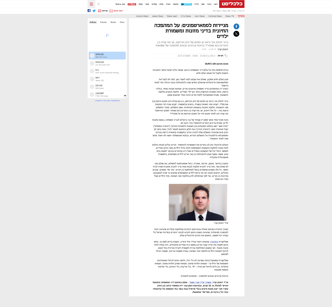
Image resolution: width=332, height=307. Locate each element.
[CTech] (132, 4)
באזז (209, 4)
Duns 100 (226, 11)
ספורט (154, 4)
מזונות (195, 55)
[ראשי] (231, 4)
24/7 (216, 4)
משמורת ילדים (184, 55)
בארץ (168, 4)
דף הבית (241, 11)
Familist (214, 242)
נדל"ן (197, 4)
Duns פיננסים (142, 16)
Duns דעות (217, 11)
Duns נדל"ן (186, 16)
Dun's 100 (120, 4)
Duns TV (230, 16)
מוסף (141, 4)
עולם (161, 4)
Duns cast (172, 16)
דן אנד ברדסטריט (207, 55)
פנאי (147, 4)
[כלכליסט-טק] (186, 4)
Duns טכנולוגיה (215, 16)
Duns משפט (157, 16)
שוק (203, 4)
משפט (175, 4)
